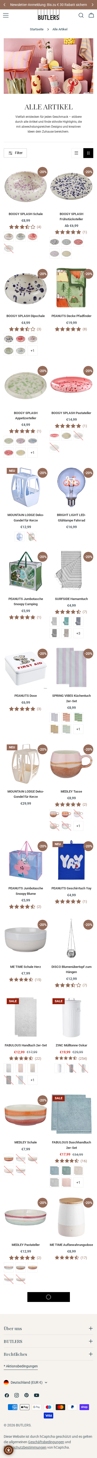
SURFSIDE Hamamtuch (71, 599)
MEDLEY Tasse (71, 791)
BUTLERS (23, 1425)
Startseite (37, 29)
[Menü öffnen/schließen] (6, 15)
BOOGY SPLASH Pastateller (71, 413)
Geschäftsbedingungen (46, 1442)
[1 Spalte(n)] (76, 153)
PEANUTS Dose (25, 696)
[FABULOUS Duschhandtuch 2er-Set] (71, 1114)
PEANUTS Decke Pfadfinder (71, 316)
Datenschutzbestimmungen (25, 1447)
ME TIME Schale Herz (25, 967)
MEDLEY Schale (25, 1142)
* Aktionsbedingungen (21, 1366)
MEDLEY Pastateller (26, 1245)
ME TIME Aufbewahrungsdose (71, 1245)
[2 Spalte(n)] (88, 153)
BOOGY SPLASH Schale (26, 214)
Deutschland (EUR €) (27, 1382)
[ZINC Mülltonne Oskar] (71, 1017)
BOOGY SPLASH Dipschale (25, 316)
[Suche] (81, 15)
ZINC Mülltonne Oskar (71, 1045)
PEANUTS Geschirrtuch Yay (71, 888)
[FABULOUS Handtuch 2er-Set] (26, 1017)
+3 (78, 633)
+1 (33, 351)
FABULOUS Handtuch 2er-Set (26, 1045)
